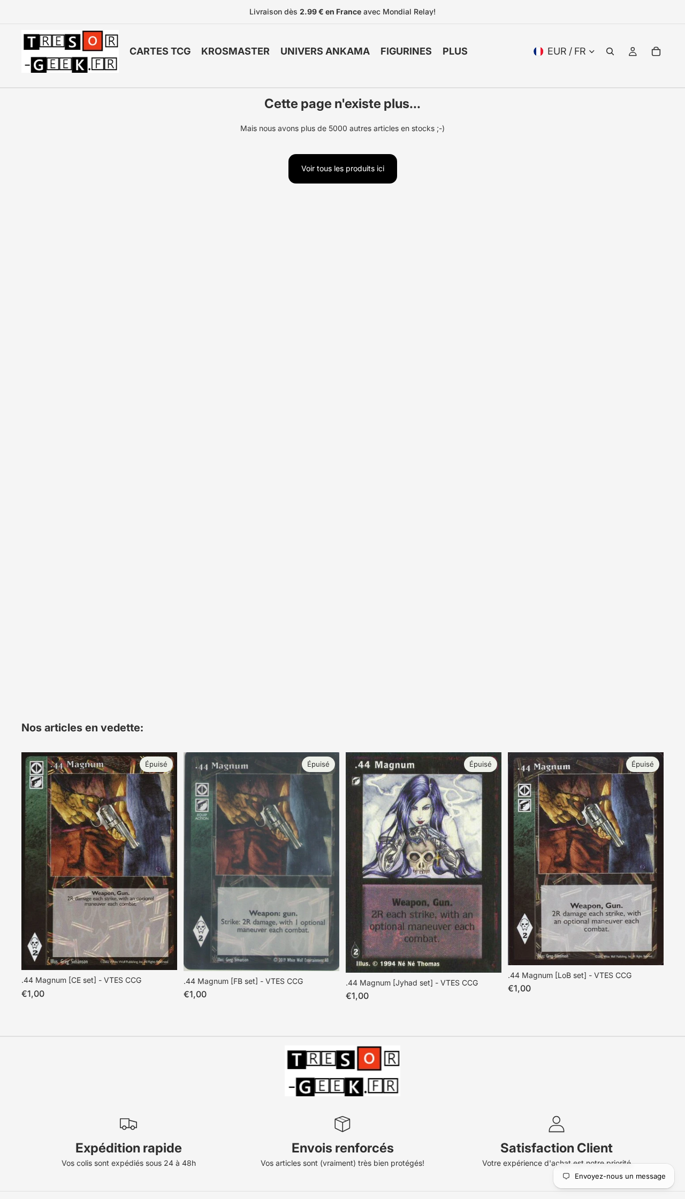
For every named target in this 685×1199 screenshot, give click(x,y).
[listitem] (455, 51)
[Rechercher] (610, 51)
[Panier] (656, 51)
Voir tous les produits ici (342, 168)
